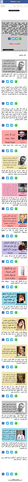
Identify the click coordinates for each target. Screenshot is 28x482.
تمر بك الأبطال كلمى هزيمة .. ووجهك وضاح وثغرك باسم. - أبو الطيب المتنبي (14, 282)
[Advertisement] (14, 15)
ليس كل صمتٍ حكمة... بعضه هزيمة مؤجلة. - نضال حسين (14, 146)
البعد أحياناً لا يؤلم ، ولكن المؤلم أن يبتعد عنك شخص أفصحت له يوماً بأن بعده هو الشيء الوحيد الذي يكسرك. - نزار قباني (14, 417)
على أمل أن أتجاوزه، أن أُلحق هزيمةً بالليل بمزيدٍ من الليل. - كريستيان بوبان (14, 458)
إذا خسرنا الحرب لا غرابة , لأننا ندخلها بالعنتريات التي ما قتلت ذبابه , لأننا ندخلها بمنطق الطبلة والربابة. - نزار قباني (14, 75)
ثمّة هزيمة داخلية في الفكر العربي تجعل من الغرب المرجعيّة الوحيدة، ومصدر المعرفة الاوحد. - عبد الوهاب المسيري (14, 361)
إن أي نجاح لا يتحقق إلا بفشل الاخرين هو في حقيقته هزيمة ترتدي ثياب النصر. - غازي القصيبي (14, 307)
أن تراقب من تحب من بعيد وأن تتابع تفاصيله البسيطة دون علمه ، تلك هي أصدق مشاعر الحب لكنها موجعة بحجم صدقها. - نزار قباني (14, 172)
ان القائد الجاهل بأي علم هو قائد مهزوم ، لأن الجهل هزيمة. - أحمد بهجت (14, 256)
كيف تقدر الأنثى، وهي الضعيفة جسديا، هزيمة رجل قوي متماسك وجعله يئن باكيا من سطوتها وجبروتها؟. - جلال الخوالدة (14, 230)
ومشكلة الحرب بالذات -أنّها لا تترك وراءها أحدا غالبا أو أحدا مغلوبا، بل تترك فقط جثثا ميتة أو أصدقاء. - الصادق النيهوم (14, 334)
